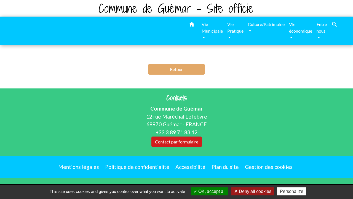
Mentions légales (78, 167)
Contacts (176, 98)
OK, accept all (211, 191)
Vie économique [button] (300, 27)
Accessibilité (190, 167)
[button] (191, 25)
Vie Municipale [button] (212, 27)
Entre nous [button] (322, 27)
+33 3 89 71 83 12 (176, 132)
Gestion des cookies (269, 167)
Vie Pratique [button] (235, 27)
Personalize (291, 191)
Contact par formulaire (176, 141)
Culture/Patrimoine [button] (266, 24)
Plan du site (225, 167)
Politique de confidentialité (137, 167)
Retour (176, 69)
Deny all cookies (254, 191)
